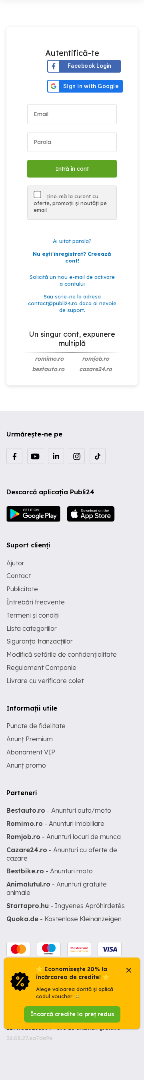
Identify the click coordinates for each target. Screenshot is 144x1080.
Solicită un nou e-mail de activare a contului (72, 280)
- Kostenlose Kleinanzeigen (64, 919)
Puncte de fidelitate (36, 726)
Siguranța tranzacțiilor (39, 641)
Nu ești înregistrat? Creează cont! (72, 257)
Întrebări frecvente (35, 602)
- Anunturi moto (49, 871)
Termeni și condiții (33, 615)
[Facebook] (14, 456)
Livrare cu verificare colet (45, 681)
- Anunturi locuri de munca (63, 837)
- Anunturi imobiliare (55, 823)
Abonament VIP (30, 752)
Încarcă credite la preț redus (72, 1014)
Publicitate (22, 589)
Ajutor (15, 563)
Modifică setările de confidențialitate (61, 654)
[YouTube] (35, 456)
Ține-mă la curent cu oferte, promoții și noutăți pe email (70, 203)
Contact (18, 576)
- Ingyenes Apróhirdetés (65, 906)
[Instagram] (76, 456)
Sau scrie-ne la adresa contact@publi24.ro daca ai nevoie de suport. (72, 303)
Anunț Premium (29, 739)
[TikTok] (97, 456)
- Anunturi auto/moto (58, 810)
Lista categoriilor (31, 628)
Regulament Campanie (41, 667)
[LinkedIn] (56, 456)
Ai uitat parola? (72, 241)
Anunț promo (26, 765)
